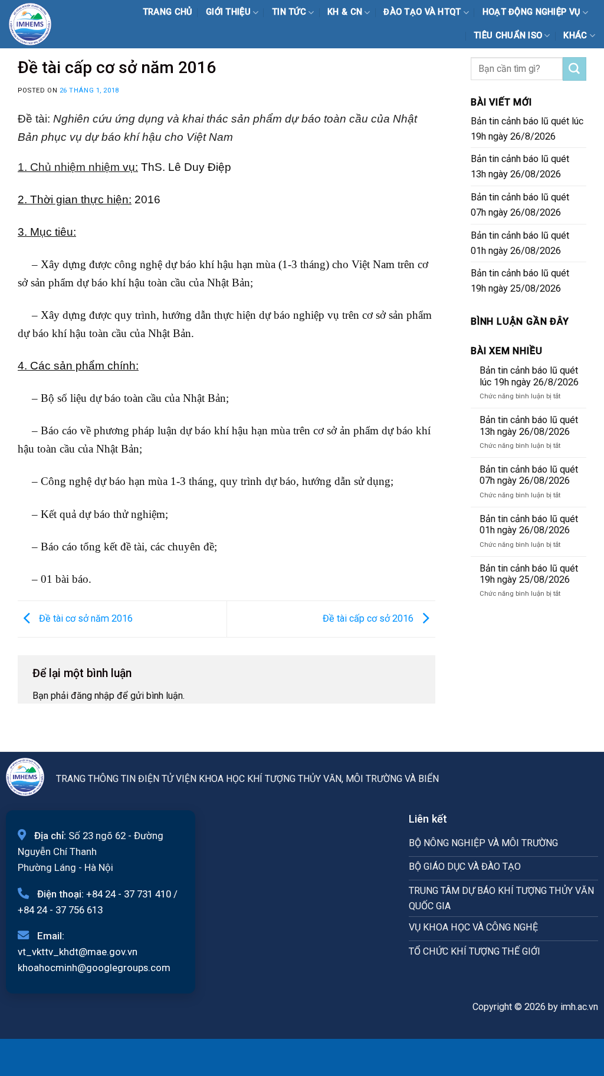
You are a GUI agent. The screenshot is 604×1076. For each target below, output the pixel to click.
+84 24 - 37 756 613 (60, 910)
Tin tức (289, 12)
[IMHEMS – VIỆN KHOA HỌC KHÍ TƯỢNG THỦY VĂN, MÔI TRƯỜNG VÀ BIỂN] (38, 24)
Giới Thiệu (228, 12)
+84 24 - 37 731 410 (128, 894)
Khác (575, 36)
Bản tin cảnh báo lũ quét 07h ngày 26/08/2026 (520, 205)
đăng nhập (92, 695)
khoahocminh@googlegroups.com (94, 967)
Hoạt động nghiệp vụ (531, 12)
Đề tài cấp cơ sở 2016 (369, 618)
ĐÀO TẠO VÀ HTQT (422, 12)
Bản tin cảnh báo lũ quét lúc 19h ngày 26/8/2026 (527, 128)
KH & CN (344, 12)
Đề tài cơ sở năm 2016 (85, 618)
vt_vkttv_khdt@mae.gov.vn (77, 952)
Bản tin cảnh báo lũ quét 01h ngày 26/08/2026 (520, 243)
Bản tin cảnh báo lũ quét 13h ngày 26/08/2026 (520, 166)
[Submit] (574, 69)
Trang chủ (168, 12)
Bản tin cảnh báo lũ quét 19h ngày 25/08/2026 (520, 281)
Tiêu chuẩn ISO (508, 36)
